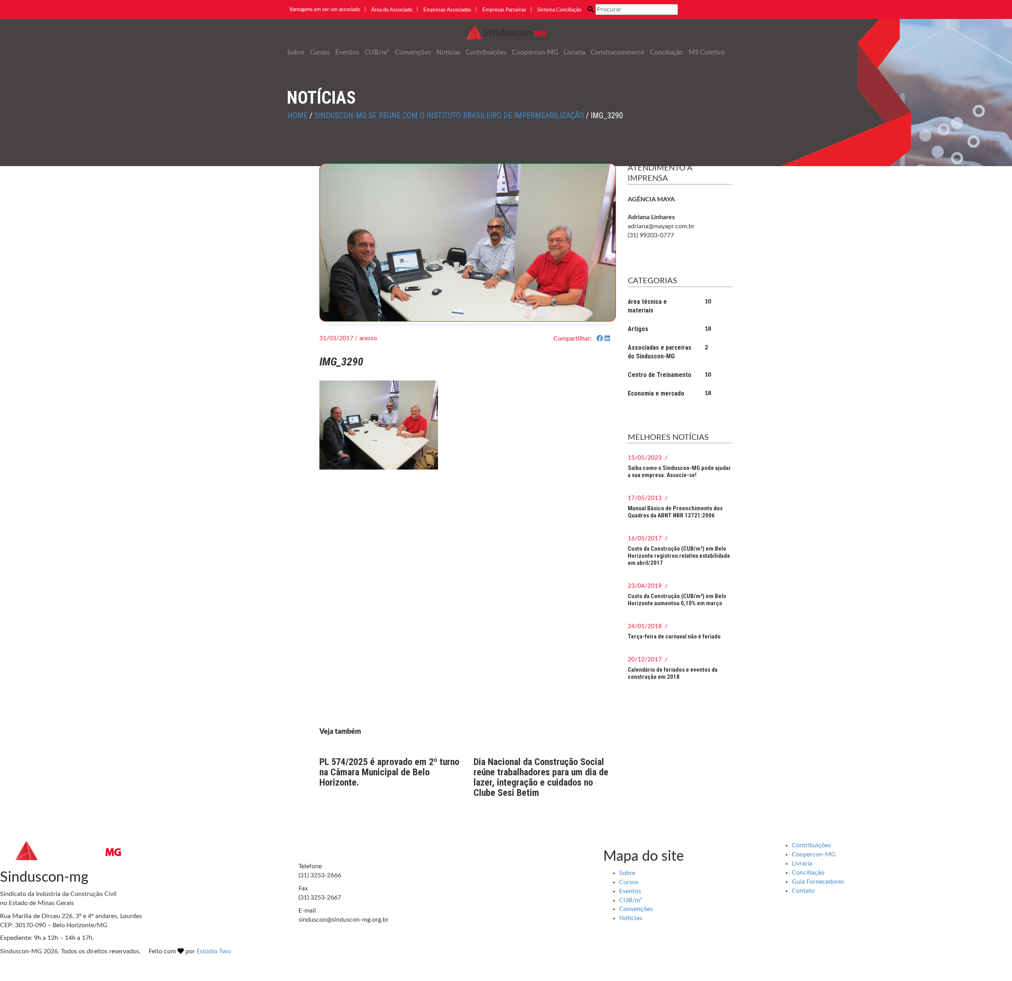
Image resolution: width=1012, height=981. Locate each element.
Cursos (320, 52)
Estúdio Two (213, 951)
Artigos (638, 329)
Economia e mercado (656, 393)
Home (297, 115)
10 (708, 302)
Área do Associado (391, 10)
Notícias (448, 52)
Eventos (347, 52)
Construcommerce (617, 52)
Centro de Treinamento (659, 375)
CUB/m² (376, 52)
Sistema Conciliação (559, 10)
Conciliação (666, 52)
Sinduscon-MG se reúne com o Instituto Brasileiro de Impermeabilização (449, 115)
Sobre (295, 52)
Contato (803, 891)
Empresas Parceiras (504, 10)
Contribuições (486, 52)
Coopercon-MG (535, 52)
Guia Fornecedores (818, 882)
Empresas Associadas (447, 10)
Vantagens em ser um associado (324, 9)
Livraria (574, 52)
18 (708, 329)
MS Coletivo (707, 52)
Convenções (413, 52)
